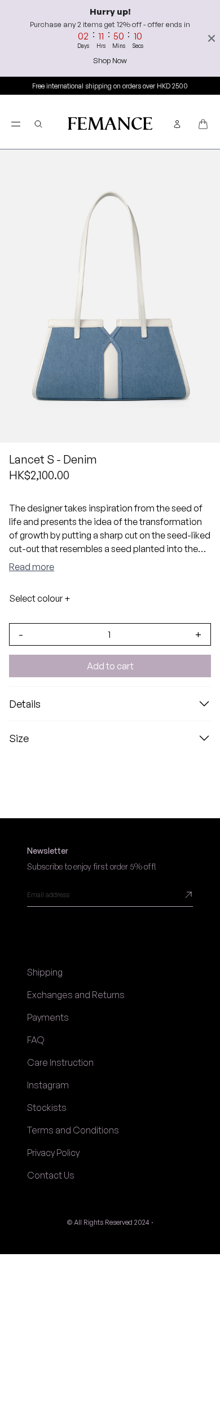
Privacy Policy (53, 1152)
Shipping (45, 972)
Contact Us (50, 1175)
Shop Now (110, 60)
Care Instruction (60, 1062)
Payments (48, 1017)
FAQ (36, 1039)
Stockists (47, 1107)
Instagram (48, 1085)
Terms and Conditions (73, 1130)
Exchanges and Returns (76, 994)
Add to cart (110, 666)
